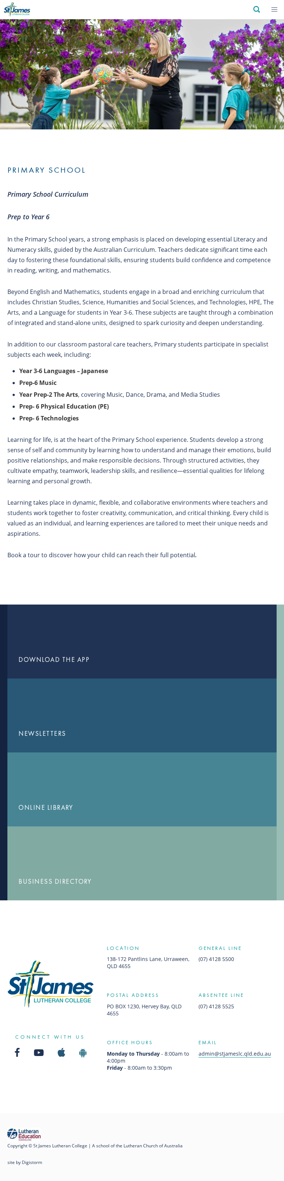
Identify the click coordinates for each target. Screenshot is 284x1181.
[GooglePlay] (83, 1052)
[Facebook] (17, 1052)
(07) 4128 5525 (216, 1006)
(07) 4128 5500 (216, 958)
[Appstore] (61, 1052)
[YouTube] (39, 1052)
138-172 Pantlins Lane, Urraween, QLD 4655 (148, 962)
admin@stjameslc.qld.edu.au (235, 1053)
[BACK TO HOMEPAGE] (17, 9)
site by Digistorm (24, 1162)
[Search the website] (256, 10)
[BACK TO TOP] (50, 985)
